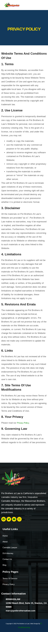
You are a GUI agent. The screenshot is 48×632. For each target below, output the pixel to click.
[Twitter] (9, 519)
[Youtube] (14, 519)
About (5, 542)
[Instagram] (19, 519)
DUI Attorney (8, 553)
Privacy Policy (23, 423)
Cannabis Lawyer (10, 547)
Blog (4, 565)
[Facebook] (3, 519)
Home (5, 536)
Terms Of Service (10, 578)
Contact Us (7, 559)
